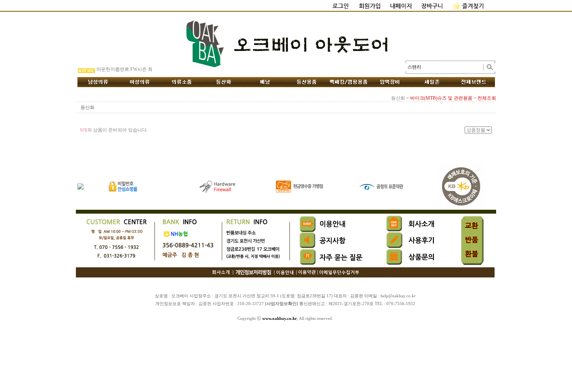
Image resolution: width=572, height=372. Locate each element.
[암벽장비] (390, 82)
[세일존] (432, 82)
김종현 (204, 304)
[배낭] (265, 82)
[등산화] (223, 82)
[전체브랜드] (474, 82)
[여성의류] (140, 82)
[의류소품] (182, 82)
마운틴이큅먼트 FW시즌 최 (125, 69)
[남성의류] (98, 82)
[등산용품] (307, 82)
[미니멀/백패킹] (348, 82)
